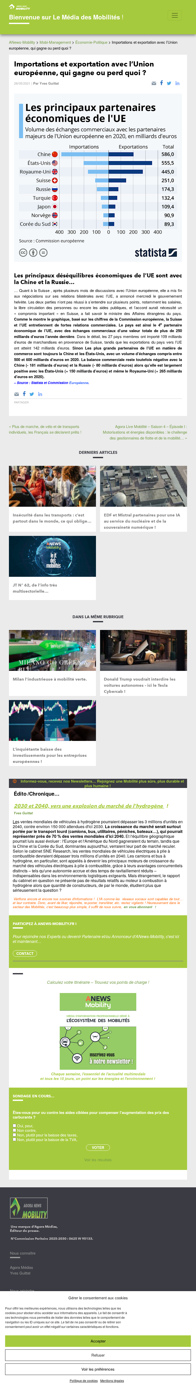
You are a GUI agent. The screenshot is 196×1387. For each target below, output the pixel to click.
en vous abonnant (138, 906)
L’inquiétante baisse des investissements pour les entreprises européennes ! (50, 755)
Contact (25, 953)
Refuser (98, 1355)
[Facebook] (161, 82)
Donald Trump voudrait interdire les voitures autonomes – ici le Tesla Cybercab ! (140, 685)
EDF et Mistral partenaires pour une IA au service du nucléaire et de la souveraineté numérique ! (142, 521)
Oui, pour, (25, 1125)
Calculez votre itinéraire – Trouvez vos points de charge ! (98, 982)
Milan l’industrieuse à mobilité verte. (50, 679)
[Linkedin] (177, 82)
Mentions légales (112, 1380)
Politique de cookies (84, 1380)
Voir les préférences (98, 1369)
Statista (37, 382)
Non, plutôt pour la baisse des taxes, (47, 1134)
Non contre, (26, 1130)
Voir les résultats (98, 1159)
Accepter (98, 1341)
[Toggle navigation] (175, 15)
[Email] (154, 82)
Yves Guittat (49, 83)
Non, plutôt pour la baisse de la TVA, (47, 1139)
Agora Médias (21, 1267)
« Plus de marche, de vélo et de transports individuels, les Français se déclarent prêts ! (45, 429)
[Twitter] (169, 82)
